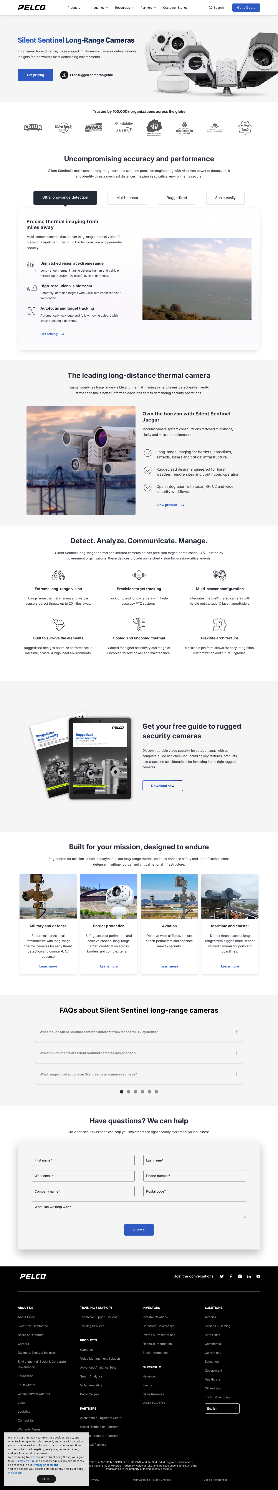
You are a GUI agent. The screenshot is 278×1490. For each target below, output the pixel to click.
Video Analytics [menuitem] (91, 1385)
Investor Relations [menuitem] (155, 1317)
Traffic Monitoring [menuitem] (217, 1397)
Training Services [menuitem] (92, 1326)
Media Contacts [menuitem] (153, 1403)
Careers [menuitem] (23, 1344)
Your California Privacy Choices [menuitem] (151, 1479)
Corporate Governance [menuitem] (158, 1326)
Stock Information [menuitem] (155, 1352)
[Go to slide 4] (142, 1091)
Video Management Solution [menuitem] (100, 1358)
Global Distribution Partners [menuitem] (99, 1427)
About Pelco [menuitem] (26, 1317)
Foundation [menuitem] (25, 1376)
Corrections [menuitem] (213, 1352)
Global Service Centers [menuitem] (34, 1393)
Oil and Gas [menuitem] (213, 1388)
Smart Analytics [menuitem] (91, 1376)
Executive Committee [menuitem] (33, 1326)
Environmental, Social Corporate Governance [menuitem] (42, 1364)
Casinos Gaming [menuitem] (217, 1326)
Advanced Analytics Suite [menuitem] (98, 1367)
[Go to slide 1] (121, 1091)
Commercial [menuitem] (213, 1344)
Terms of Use (25, 1461)
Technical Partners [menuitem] (93, 1444)
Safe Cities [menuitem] (212, 1335)
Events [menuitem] (147, 1385)
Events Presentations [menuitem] (158, 1335)
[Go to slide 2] (128, 1091)
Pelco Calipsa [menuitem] (89, 1394)
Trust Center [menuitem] (26, 1385)
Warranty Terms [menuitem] (29, 1429)
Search (219, 7)
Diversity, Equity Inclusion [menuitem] (37, 1352)
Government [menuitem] (213, 1370)
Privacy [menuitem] (94, 1479)
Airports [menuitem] (210, 1317)
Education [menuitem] (212, 1361)
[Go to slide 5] (149, 1091)
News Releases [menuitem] (153, 1394)
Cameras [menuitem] (86, 1349)
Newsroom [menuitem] (149, 1376)
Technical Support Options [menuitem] (98, 1317)
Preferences (15, 1472)
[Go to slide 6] (156, 1091)
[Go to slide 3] (135, 1091)
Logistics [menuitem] (24, 1411)
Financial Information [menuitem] (157, 1344)
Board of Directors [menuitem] (30, 1335)
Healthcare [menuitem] (212, 1379)
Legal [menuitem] (21, 1402)
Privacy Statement (45, 1465)
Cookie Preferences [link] (215, 1479)
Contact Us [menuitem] (26, 1420)
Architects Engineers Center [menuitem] (101, 1418)
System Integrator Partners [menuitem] (99, 1435)
